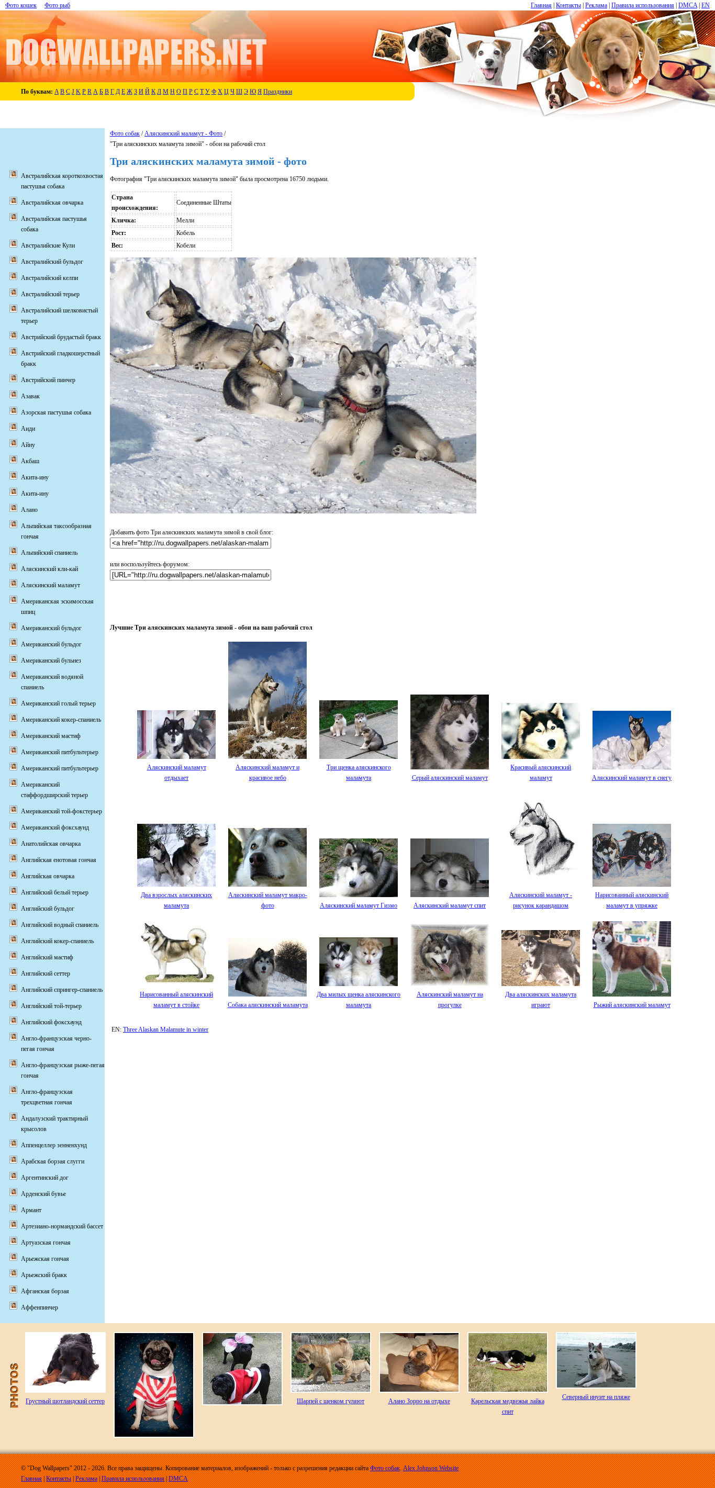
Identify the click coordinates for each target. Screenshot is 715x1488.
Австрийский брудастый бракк (61, 337)
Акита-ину (35, 477)
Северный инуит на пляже (596, 1397)
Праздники (277, 91)
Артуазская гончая (46, 1242)
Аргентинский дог (45, 1177)
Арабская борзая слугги (52, 1161)
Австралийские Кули (48, 245)
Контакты (568, 5)
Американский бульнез (51, 660)
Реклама (596, 5)
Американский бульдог (51, 628)
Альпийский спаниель (49, 552)
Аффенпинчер (39, 1307)
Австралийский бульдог (52, 261)
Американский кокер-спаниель (61, 719)
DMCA (687, 5)
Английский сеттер (45, 973)
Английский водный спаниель (59, 924)
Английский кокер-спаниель (57, 941)
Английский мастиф (47, 957)
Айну (28, 445)
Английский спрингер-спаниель (62, 989)
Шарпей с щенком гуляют (330, 1401)
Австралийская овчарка (52, 202)
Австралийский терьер (50, 294)
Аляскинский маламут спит (450, 905)
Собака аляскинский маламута (268, 1005)
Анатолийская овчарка (51, 843)
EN (705, 5)
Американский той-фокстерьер (61, 811)
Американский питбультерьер (59, 752)
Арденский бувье (43, 1194)
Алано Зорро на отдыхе (419, 1401)
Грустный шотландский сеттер (65, 1401)
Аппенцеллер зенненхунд (54, 1145)
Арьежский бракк (44, 1275)
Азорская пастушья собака (56, 412)
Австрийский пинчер (48, 380)
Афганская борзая (45, 1291)
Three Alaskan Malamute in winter (165, 1029)
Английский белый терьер (54, 892)
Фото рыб (57, 5)
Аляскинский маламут (50, 585)
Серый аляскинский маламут (450, 777)
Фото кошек (21, 5)
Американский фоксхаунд (55, 827)
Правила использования (642, 5)
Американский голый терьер (58, 703)
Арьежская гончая (45, 1258)
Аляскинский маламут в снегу (632, 777)
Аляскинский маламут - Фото (183, 133)
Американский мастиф (51, 736)
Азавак (30, 396)
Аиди (28, 428)
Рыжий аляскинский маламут (632, 1005)
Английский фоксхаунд (51, 1022)
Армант (31, 1210)
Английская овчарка (47, 876)
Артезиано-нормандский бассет (62, 1226)
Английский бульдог (47, 908)
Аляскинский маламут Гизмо (358, 905)
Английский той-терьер (51, 1006)
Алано (29, 509)
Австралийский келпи (49, 278)
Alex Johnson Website (431, 1468)
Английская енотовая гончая (58, 860)
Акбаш (30, 461)
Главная (541, 5)
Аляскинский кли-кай (49, 569)
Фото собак (125, 133)
